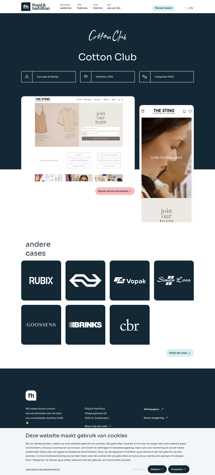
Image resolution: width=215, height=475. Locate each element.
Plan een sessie (163, 8)
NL (186, 8)
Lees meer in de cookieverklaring (43, 469)
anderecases (38, 249)
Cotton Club (107, 57)
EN (191, 8)
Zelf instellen (139, 469)
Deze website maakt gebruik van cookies (76, 435)
